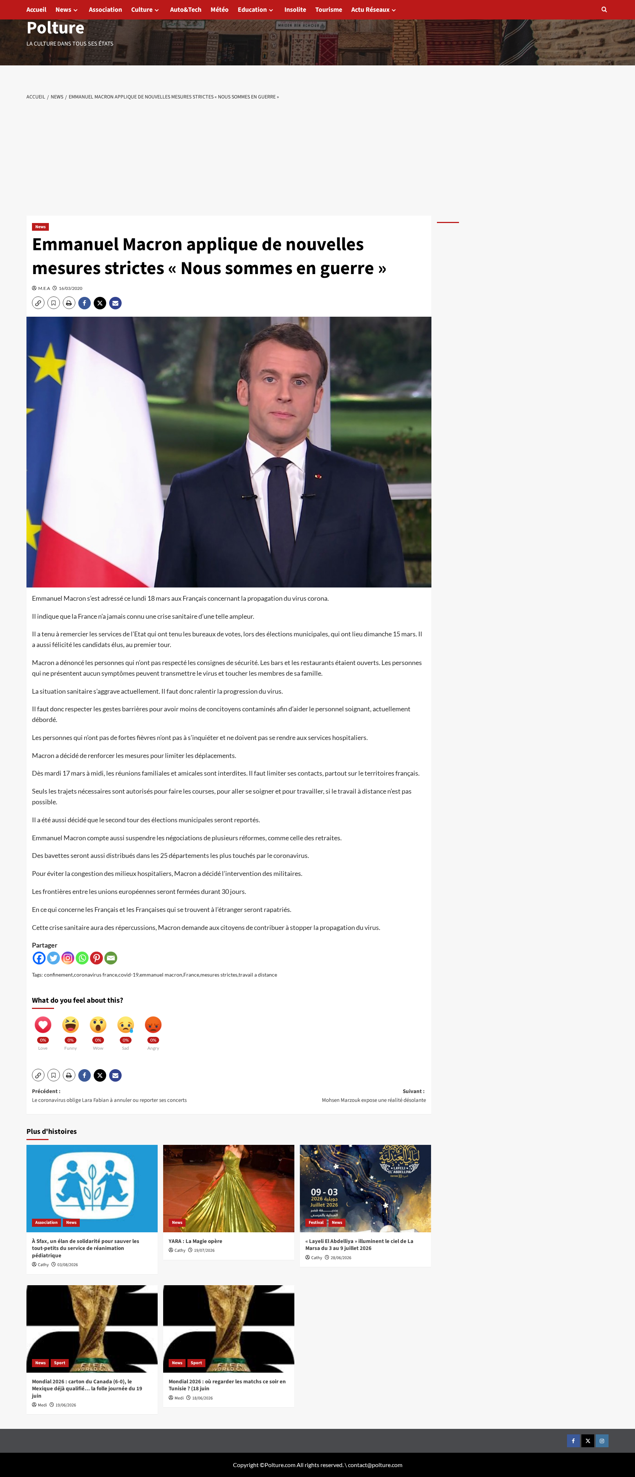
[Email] (110, 958)
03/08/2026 (67, 1265)
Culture (142, 9)
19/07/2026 (204, 1250)
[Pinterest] (96, 958)
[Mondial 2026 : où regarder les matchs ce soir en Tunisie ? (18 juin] (228, 1329)
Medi (42, 1405)
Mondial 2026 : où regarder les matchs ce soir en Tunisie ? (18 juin (227, 1385)
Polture (55, 27)
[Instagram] (67, 958)
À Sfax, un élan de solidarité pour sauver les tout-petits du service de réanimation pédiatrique (85, 1248)
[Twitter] (53, 958)
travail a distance (257, 974)
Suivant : (374, 1096)
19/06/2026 (65, 1405)
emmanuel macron (161, 974)
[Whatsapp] (82, 958)
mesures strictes (218, 974)
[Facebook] (39, 958)
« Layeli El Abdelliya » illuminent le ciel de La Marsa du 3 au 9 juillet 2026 (359, 1245)
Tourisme (328, 9)
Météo (220, 9)
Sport (59, 1363)
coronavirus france (95, 974)
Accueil (36, 9)
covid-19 (128, 974)
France (191, 974)
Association (105, 9)
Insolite (295, 9)
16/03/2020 (70, 288)
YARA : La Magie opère (195, 1241)
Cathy (43, 1265)
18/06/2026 (202, 1398)
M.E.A (44, 288)
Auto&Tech (185, 9)
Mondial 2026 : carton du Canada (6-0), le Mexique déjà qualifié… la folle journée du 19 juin (87, 1389)
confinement (58, 974)
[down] (75, 10)
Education (252, 9)
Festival (316, 1222)
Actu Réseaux (370, 9)
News (63, 9)
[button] (604, 9)
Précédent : (109, 1096)
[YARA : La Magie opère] (228, 1188)
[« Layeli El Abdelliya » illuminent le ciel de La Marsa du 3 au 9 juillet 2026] (365, 1188)
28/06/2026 (341, 1258)
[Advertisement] (317, 156)
